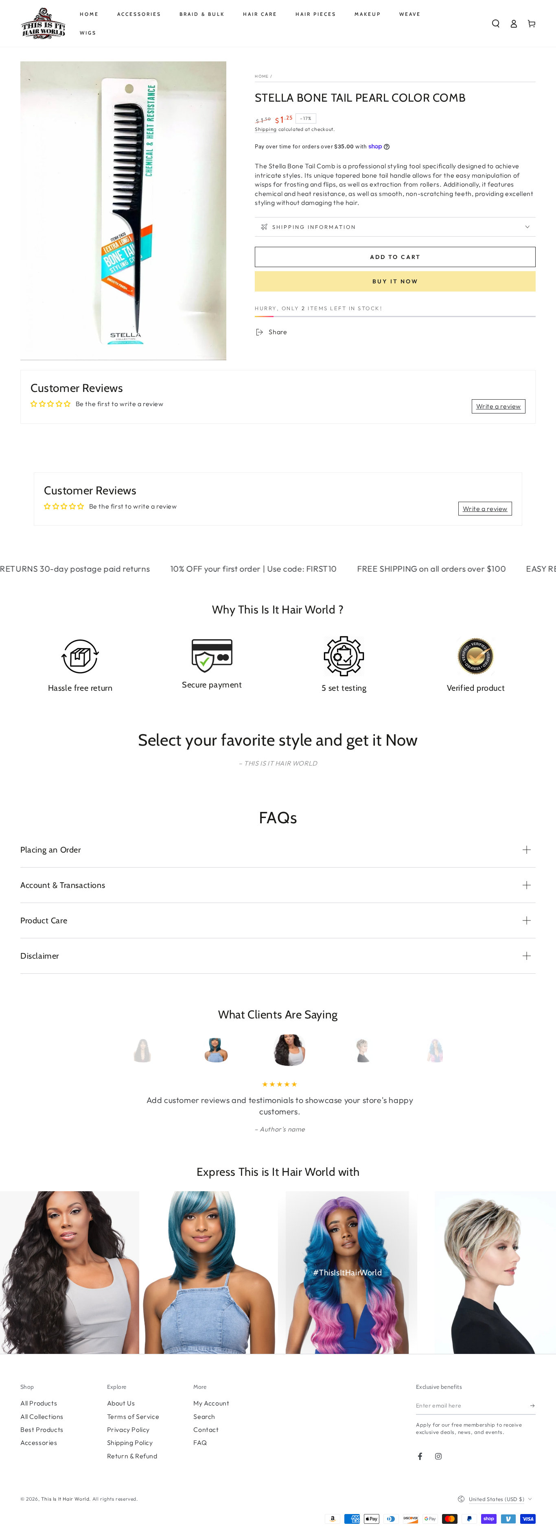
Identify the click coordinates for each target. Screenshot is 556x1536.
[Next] (422, 1050)
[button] (496, 24)
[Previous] (134, 1050)
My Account (211, 1403)
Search (204, 1416)
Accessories (38, 1442)
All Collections (41, 1416)
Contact (206, 1429)
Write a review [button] (498, 406)
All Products (38, 1403)
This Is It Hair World (65, 1499)
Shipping (266, 129)
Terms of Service (133, 1416)
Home (262, 76)
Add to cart (395, 257)
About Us (121, 1403)
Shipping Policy (130, 1442)
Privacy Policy (128, 1429)
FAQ (200, 1442)
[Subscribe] (533, 1405)
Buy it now (395, 281)
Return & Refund (132, 1456)
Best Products (41, 1429)
